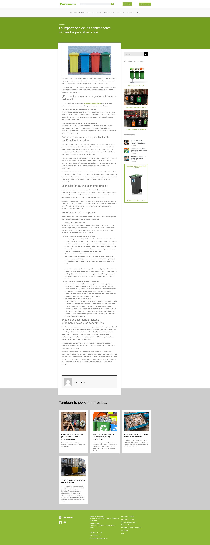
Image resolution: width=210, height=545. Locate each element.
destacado (62, 24)
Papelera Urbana (108, 12)
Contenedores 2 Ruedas (76, 12)
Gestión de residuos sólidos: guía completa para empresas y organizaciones (139, 150)
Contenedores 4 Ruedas (93, 12)
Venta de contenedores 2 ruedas (136, 167)
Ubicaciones (130, 12)
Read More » (133, 145)
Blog (138, 12)
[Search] (112, 4)
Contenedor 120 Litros (136, 200)
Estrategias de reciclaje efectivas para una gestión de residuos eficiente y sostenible (139, 142)
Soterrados (119, 12)
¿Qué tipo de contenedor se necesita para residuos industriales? (138, 158)
